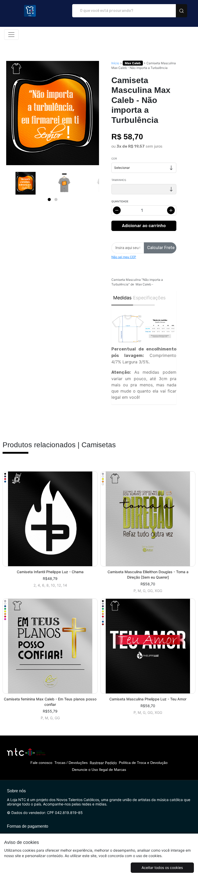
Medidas (122, 297)
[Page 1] (49, 199)
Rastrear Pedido (103, 763)
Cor (114, 158)
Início (115, 63)
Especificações (144, 297)
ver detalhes (50, 519)
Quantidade (119, 201)
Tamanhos (118, 179)
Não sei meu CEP (123, 257)
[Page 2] (55, 199)
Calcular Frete (161, 247)
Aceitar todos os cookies (162, 867)
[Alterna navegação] (11, 34)
